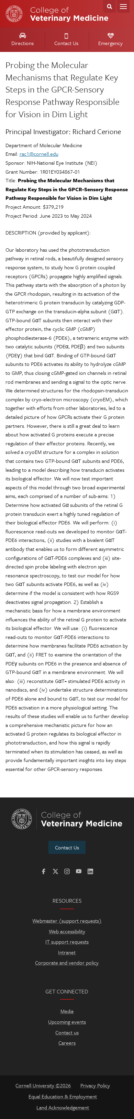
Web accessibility (67, 931)
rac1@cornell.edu (39, 153)
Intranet (67, 952)
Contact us (67, 1032)
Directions (22, 43)
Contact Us (66, 43)
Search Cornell (109, 6)
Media (67, 1011)
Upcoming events (67, 1021)
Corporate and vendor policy (67, 962)
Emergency (110, 43)
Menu (123, 6)
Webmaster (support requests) (67, 920)
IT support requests (67, 941)
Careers (67, 1042)
